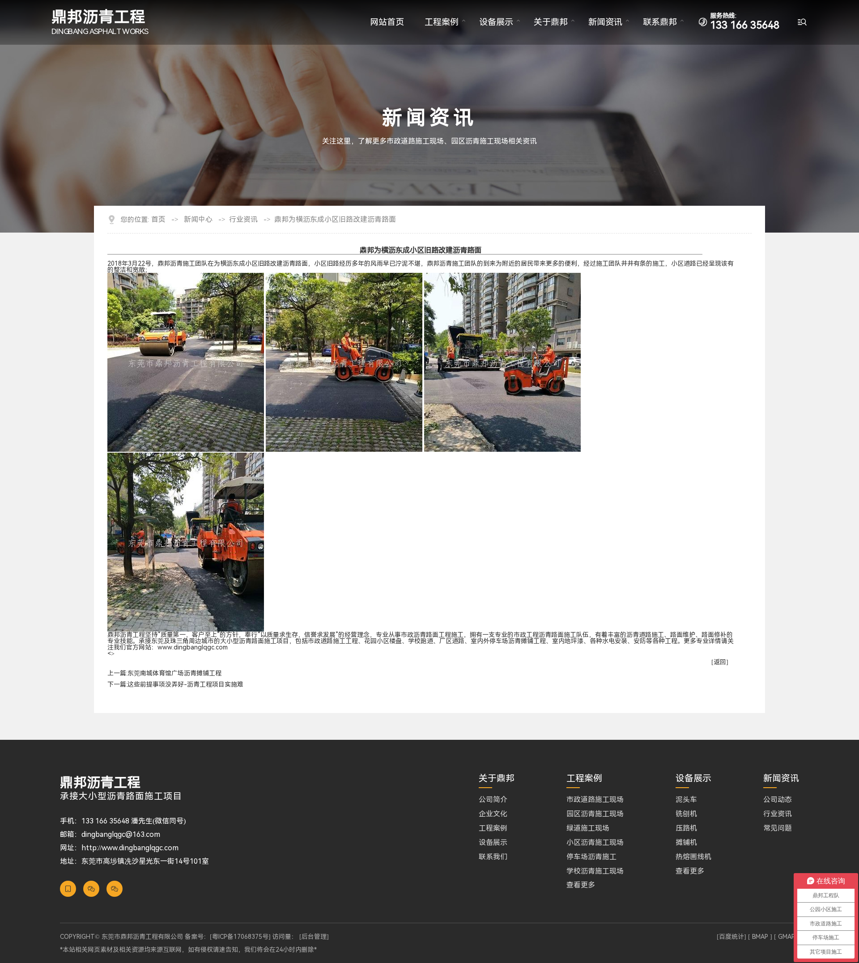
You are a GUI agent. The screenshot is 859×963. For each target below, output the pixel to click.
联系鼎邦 (660, 22)
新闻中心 (198, 219)
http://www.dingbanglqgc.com (130, 848)
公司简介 (493, 799)
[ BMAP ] (760, 936)
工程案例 (442, 22)
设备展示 (496, 22)
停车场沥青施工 (591, 857)
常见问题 (777, 828)
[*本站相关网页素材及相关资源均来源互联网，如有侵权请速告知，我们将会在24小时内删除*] (429, 943)
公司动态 (777, 799)
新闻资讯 (605, 22)
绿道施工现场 (587, 828)
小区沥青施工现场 (595, 842)
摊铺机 (686, 842)
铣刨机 (686, 814)
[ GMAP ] (786, 936)
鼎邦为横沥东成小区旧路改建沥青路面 (335, 219)
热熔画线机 (693, 857)
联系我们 (493, 857)
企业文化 (493, 814)
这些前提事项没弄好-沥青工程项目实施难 (185, 684)
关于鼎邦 (551, 22)
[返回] (719, 662)
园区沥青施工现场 (595, 814)
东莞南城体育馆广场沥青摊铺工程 (174, 673)
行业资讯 (243, 219)
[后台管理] (314, 936)
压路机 (686, 828)
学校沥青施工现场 (595, 871)
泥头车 (686, 799)
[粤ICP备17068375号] (240, 936)
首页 (158, 219)
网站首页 (387, 22)
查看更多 (580, 885)
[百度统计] (731, 936)
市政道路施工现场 (595, 799)
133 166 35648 (744, 22)
